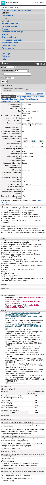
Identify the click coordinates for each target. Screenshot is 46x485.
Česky (42, 2)
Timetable (5, 99)
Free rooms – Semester (12, 40)
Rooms (5, 35)
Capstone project (9, 45)
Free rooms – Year (10, 43)
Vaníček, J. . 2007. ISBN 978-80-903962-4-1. (24, 326)
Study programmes (24, 97)
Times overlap (8, 48)
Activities (4, 284)
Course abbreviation (7, 71)
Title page (6, 54)
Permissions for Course (10, 101)
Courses (5, 13)
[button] (3, 3)
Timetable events (9, 26)
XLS (7, 202)
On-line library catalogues (16, 383)
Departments (7, 15)
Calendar (6, 56)
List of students (38, 97)
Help (4, 59)
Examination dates (10, 24)
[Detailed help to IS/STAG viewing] (44, 64)
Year (2, 78)
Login (36, 2)
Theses (5, 29)
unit (2, 67)
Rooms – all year (9, 37)
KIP (23, 104)
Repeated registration (13, 149)
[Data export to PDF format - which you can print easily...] (37, 64)
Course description (8, 97)
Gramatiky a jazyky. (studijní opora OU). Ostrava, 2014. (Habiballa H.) (22, 314)
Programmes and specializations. (16, 10)
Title (2, 74)
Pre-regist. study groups (12, 32)
